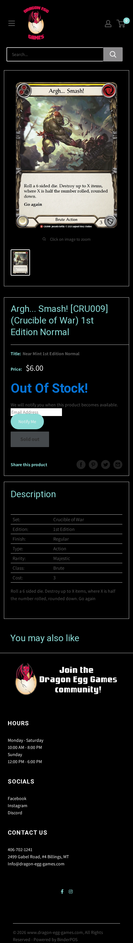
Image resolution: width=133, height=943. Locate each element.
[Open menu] (11, 23)
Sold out (29, 439)
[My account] (108, 23)
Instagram (17, 805)
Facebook (17, 798)
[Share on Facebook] (81, 464)
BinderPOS (67, 939)
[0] (121, 23)
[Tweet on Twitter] (105, 464)
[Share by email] (117, 464)
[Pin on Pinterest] (93, 464)
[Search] (113, 54)
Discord (15, 813)
